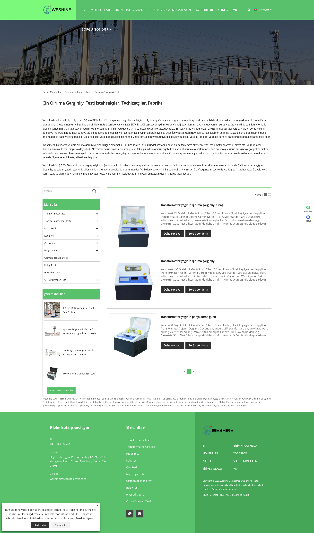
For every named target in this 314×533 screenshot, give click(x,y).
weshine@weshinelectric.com (68, 479)
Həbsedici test (52, 272)
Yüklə (206, 461)
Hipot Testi (50, 228)
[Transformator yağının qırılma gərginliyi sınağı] (133, 225)
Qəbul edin (61, 525)
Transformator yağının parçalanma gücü (188, 317)
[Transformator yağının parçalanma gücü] (133, 336)
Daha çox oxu (172, 233)
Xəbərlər (240, 453)
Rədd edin (40, 525)
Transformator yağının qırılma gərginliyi (188, 261)
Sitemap (214, 494)
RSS (222, 494)
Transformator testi (54, 213)
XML (228, 494)
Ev (204, 445)
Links (205, 494)
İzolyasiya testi (52, 250)
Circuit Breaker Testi (55, 279)
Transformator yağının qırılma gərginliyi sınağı (192, 205)
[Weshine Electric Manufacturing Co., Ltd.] (57, 9)
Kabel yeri (49, 235)
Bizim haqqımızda (245, 445)
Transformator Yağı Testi (78, 92)
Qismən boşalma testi (56, 257)
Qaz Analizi (50, 243)
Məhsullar (55, 92)
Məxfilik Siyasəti (241, 494)
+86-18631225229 (60, 444)
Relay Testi (50, 265)
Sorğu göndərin (198, 233)
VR (235, 469)
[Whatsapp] (129, 513)
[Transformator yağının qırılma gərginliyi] (133, 281)
